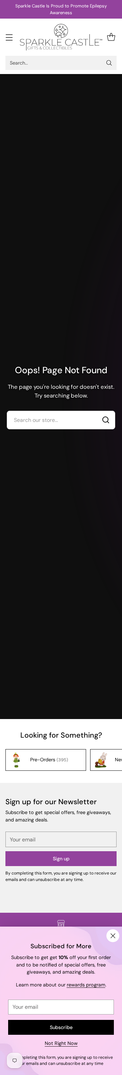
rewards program (86, 985)
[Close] (112, 935)
